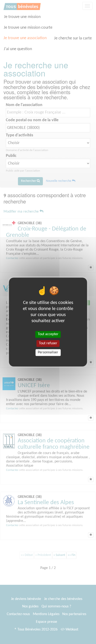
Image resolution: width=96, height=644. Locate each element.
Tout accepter (48, 334)
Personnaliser (48, 352)
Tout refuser (48, 343)
